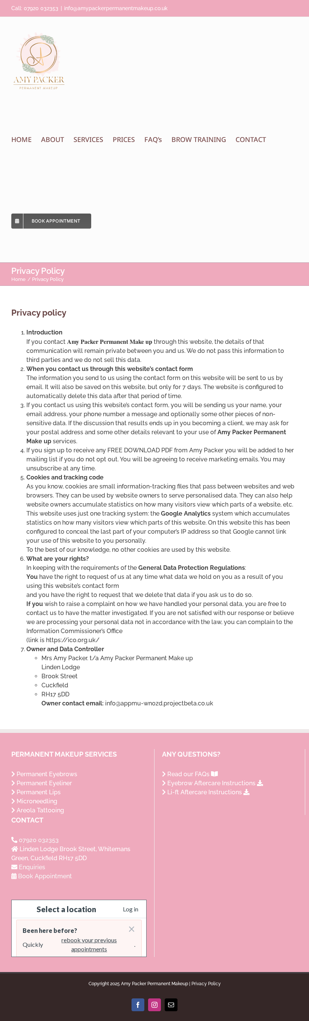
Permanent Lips (38, 792)
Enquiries (32, 867)
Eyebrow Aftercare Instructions (211, 783)
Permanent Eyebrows (46, 774)
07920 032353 (41, 8)
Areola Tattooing (39, 810)
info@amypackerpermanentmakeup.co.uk (116, 8)
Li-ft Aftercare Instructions (204, 792)
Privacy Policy (206, 983)
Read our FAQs (188, 774)
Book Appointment (45, 876)
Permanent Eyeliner (43, 783)
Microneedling (36, 801)
